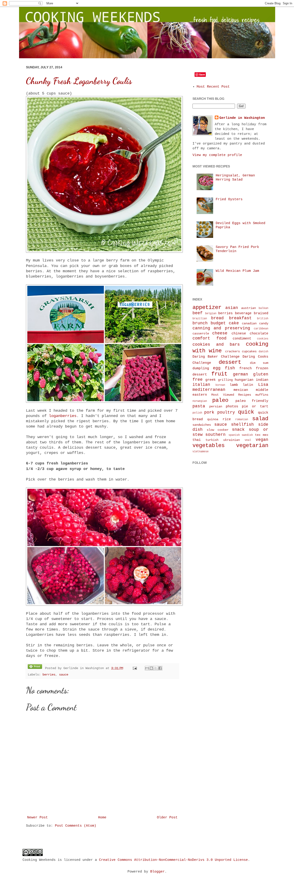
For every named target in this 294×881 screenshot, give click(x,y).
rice (227, 419)
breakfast (240, 318)
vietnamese (200, 451)
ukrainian (231, 440)
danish (263, 351)
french (245, 368)
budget (218, 323)
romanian (241, 419)
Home (102, 818)
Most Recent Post (213, 87)
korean (220, 385)
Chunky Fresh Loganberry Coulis (79, 81)
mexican (241, 390)
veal (248, 440)
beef (197, 313)
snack (238, 429)
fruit (219, 374)
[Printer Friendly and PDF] (35, 667)
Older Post (167, 818)
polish (197, 412)
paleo (220, 400)
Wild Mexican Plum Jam (237, 271)
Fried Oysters (229, 199)
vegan (262, 439)
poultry (226, 412)
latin (248, 385)
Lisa (263, 384)
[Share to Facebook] (160, 668)
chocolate (259, 334)
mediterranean (208, 389)
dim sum (259, 363)
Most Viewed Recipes (231, 395)
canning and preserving (221, 328)
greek (210, 380)
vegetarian (252, 445)
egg (216, 368)
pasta (198, 406)
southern (215, 434)
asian (231, 308)
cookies (262, 338)
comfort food (209, 338)
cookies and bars (216, 344)
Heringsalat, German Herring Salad (235, 178)
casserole (200, 333)
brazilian (199, 318)
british (262, 318)
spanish (234, 435)
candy (263, 323)
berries (48, 674)
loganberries (62, 416)
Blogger (157, 872)
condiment (242, 339)
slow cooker (218, 430)
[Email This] (147, 668)
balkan (263, 308)
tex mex (261, 435)
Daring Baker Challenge (216, 357)
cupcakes (249, 351)
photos (232, 407)
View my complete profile (217, 155)
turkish (212, 440)
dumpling (200, 368)
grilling (225, 380)
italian (201, 384)
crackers (232, 351)
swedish (247, 435)
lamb (234, 385)
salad (260, 419)
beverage (243, 313)
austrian (248, 308)
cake (234, 323)
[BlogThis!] (151, 668)
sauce (63, 674)
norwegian (199, 401)
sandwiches (201, 425)
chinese (239, 334)
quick (246, 412)
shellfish (242, 424)
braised (261, 313)
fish (230, 368)
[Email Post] (135, 668)
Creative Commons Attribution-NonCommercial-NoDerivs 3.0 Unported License (173, 860)
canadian (249, 323)
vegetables (208, 445)
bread (217, 318)
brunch (200, 323)
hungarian (244, 380)
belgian (210, 313)
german (240, 374)
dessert (230, 362)
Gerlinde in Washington (242, 118)
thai (196, 440)
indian (262, 380)
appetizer (206, 307)
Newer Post (37, 818)
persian (215, 406)
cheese (219, 333)
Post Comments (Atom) (75, 826)
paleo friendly (251, 401)
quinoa (212, 419)
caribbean (261, 328)
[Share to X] (155, 668)
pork (209, 412)
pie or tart (255, 407)
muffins (261, 395)
